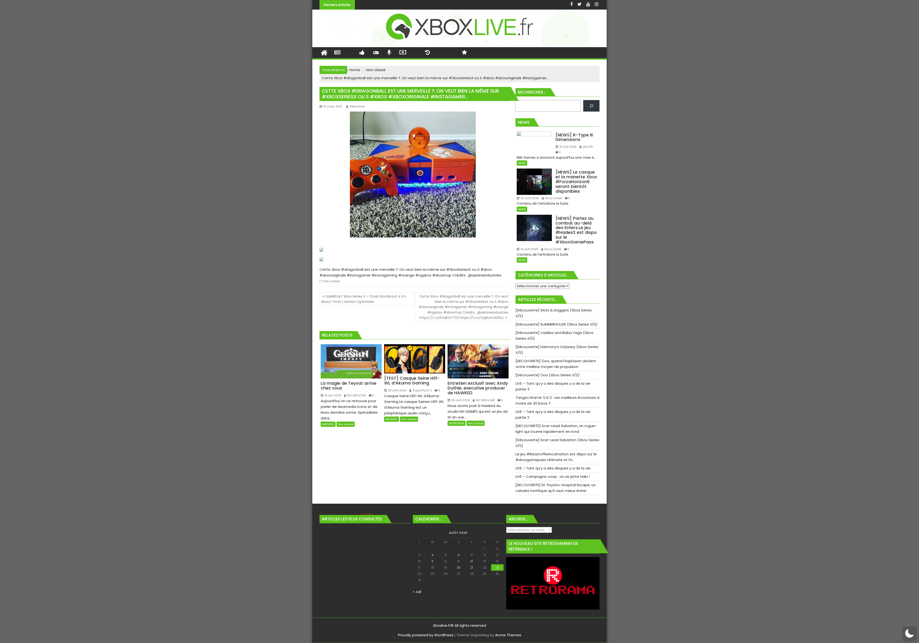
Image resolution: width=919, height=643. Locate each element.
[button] (909, 633)
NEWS (522, 163)
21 (471, 567)
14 (471, 561)
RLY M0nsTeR (356, 395)
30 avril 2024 (396, 390)
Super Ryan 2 (422, 390)
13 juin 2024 (332, 395)
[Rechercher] (591, 106)
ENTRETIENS (456, 423)
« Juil (417, 591)
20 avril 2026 (529, 198)
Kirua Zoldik (553, 198)
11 (432, 561)
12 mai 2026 (568, 147)
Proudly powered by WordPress (425, 634)
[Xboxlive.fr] (459, 44)
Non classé (331, 281)
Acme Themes (508, 634)
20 (458, 567)
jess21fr (587, 147)
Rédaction (357, 106)
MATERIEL (328, 424)
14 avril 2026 (529, 249)
